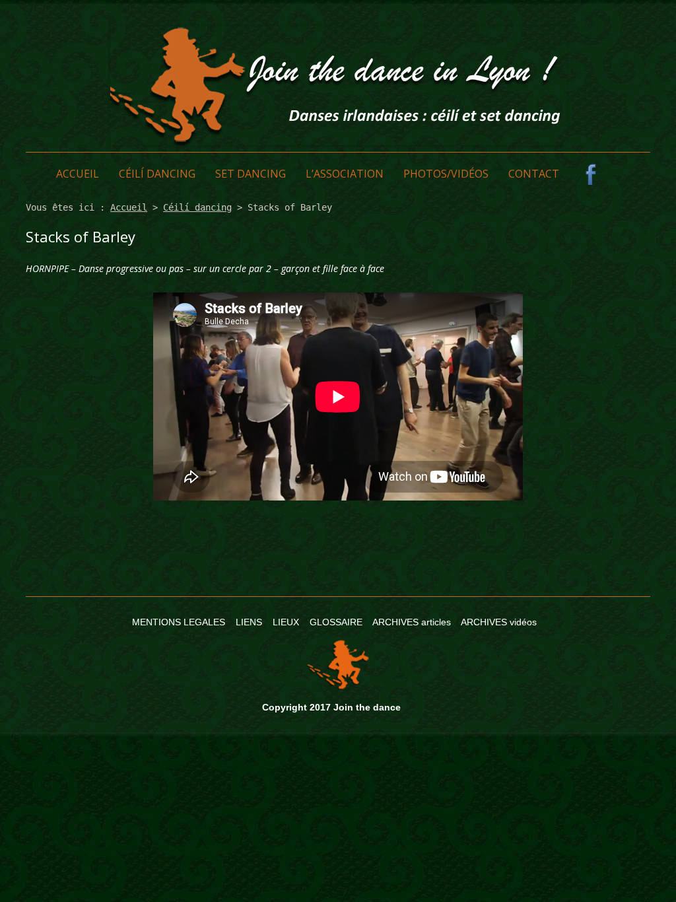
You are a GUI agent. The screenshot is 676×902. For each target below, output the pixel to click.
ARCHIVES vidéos (499, 622)
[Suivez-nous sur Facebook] (591, 174)
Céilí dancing (157, 173)
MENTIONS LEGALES (178, 622)
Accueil (77, 173)
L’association (345, 173)
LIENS (249, 622)
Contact (533, 173)
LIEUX (286, 622)
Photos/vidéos (446, 173)
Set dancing (250, 173)
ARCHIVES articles (411, 622)
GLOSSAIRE (336, 622)
